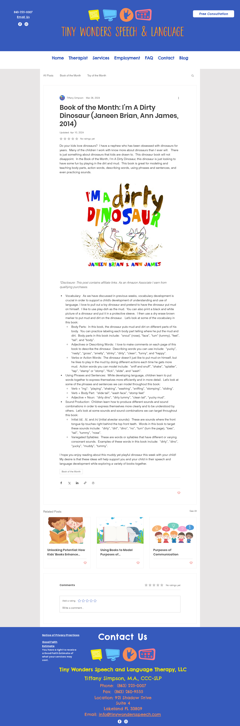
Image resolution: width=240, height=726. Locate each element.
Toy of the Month (96, 75)
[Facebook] (20, 24)
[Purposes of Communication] (173, 530)
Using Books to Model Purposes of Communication (116, 552)
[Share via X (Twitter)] (69, 482)
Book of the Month (70, 75)
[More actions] (178, 98)
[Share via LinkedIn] (77, 482)
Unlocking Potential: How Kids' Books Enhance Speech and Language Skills (66, 552)
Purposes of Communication (165, 552)
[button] (192, 75)
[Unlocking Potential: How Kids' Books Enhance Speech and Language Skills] (67, 530)
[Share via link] (85, 482)
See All (193, 510)
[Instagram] (26, 24)
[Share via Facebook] (61, 482)
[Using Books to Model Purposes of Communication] (120, 530)
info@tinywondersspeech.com (130, 714)
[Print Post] (93, 482)
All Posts (48, 75)
